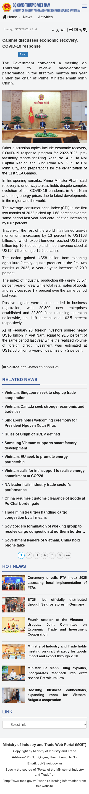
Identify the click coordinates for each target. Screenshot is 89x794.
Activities (45, 17)
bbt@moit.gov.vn (50, 763)
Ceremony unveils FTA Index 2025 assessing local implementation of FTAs (57, 582)
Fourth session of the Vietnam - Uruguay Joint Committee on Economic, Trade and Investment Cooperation (57, 627)
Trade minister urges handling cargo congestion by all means (36, 514)
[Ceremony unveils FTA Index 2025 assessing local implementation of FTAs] (15, 582)
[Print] (71, 29)
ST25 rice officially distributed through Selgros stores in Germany (57, 602)
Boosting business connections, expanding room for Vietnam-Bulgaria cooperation (57, 695)
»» (68, 555)
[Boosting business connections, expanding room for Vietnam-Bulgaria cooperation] (15, 695)
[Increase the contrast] (80, 29)
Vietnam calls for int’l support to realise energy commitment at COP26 (45, 473)
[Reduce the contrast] (85, 29)
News (27, 17)
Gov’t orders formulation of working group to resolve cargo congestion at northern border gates (43, 529)
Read (23, 54)
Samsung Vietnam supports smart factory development (41, 445)
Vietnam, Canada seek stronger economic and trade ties (44, 409)
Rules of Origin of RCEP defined (32, 434)
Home (11, 17)
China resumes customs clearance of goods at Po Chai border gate (45, 501)
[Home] (41, 7)
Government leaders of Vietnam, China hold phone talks (42, 542)
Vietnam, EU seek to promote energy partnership (36, 459)
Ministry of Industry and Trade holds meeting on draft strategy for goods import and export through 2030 (57, 651)
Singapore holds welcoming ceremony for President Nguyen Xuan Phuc (41, 422)
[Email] (76, 29)
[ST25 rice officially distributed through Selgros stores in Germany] (15, 604)
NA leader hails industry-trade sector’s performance (38, 487)
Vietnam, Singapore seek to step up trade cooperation (40, 395)
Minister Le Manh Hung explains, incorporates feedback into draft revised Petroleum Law (57, 673)
